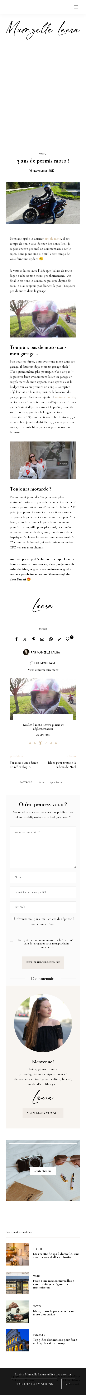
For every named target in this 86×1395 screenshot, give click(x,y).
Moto (42, 153)
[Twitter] (24, 639)
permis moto (57, 782)
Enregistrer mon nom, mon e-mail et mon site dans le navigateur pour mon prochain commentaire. (46, 943)
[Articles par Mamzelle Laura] (26, 652)
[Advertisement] (43, 91)
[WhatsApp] (51, 639)
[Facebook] (16, 639)
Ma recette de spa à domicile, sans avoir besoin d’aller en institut (56, 1255)
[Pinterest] (33, 639)
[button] (30, 743)
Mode (36, 1276)
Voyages (39, 1335)
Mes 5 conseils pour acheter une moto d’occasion (54, 1312)
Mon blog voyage (43, 1113)
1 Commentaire (45, 663)
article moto (52, 238)
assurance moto (64, 397)
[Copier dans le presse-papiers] (59, 639)
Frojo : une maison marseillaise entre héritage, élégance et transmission (53, 1284)
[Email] (42, 639)
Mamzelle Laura (48, 653)
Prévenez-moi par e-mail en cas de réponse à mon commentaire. (44, 921)
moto (42, 782)
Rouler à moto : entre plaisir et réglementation (43, 727)
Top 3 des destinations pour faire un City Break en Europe (55, 1341)
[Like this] (68, 639)
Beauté (38, 1249)
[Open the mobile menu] (75, 7)
